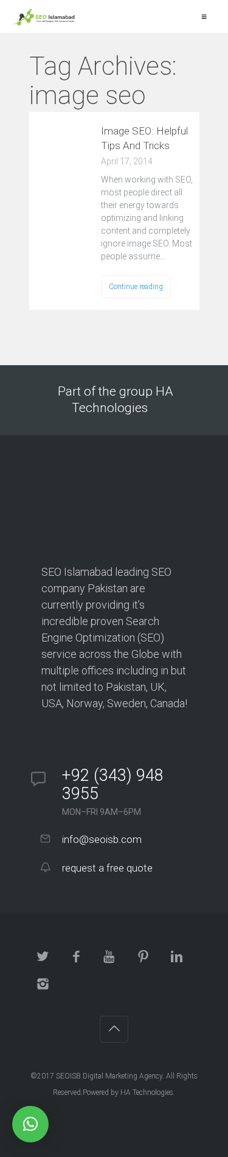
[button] (30, 1124)
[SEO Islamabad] (43, 16)
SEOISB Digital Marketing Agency (109, 1076)
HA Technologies (146, 1092)
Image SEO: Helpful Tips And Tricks (144, 138)
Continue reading (136, 286)
